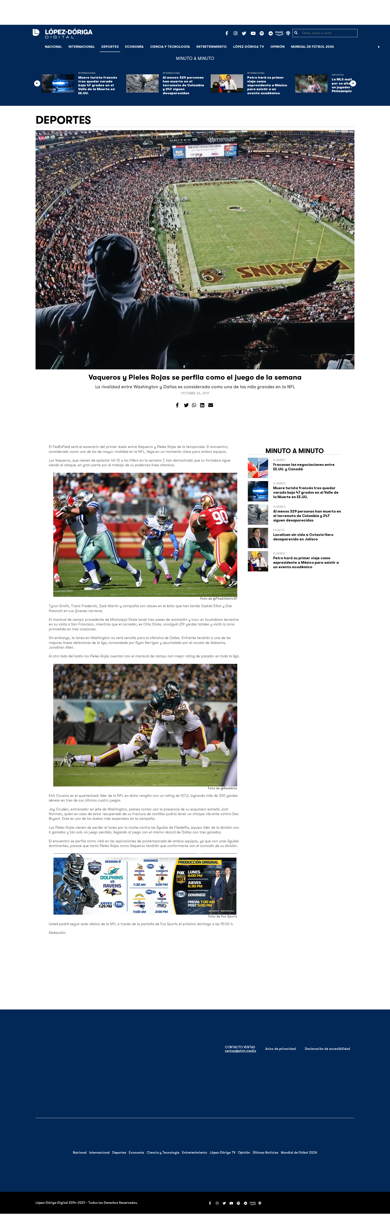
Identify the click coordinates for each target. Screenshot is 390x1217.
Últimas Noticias (265, 1152)
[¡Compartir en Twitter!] (186, 405)
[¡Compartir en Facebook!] (177, 405)
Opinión (277, 47)
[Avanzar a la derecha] (379, 46)
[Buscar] (385, 46)
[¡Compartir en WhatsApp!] (194, 405)
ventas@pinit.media (240, 1051)
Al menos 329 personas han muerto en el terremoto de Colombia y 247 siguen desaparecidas (183, 85)
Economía (134, 47)
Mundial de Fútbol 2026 (312, 47)
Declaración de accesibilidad (327, 1048)
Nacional (53, 47)
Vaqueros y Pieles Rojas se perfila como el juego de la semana (195, 377)
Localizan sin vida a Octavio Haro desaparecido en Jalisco (303, 537)
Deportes (110, 47)
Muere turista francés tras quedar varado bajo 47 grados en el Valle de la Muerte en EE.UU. (97, 85)
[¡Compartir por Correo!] (210, 405)
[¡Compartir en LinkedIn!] (202, 405)
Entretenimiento (211, 47)
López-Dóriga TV (248, 47)
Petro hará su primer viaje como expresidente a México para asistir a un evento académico (267, 85)
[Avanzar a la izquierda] (37, 83)
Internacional (81, 47)
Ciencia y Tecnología (170, 47)
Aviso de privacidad (280, 1048)
